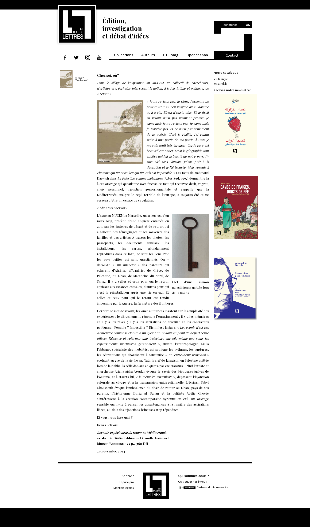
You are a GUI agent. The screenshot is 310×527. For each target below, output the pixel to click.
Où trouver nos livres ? (192, 481)
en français (221, 79)
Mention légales (123, 488)
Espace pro (127, 482)
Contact (232, 55)
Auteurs (148, 54)
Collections (123, 54)
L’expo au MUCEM (110, 215)
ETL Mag (170, 54)
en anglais (220, 84)
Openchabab (197, 54)
